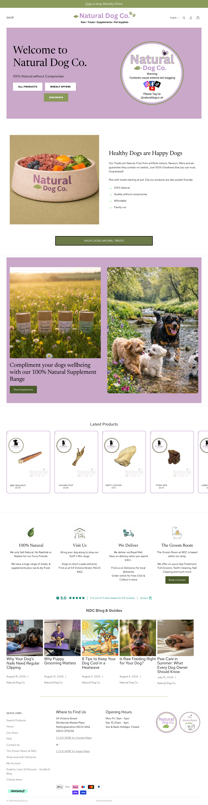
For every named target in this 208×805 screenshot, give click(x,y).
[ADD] (43, 478)
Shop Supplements (23, 389)
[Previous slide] (10, 462)
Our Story (12, 732)
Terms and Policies (104, 800)
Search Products (16, 720)
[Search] (184, 17)
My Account (13, 763)
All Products (27, 86)
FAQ (9, 738)
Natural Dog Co (21, 800)
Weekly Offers (60, 86)
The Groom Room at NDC (21, 751)
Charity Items (14, 779)
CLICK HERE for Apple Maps (73, 751)
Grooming (56, 97)
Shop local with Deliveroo (21, 757)
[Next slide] (198, 462)
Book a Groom (177, 580)
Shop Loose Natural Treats (104, 240)
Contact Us (13, 744)
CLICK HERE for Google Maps (73, 737)
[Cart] (198, 17)
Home (10, 726)
